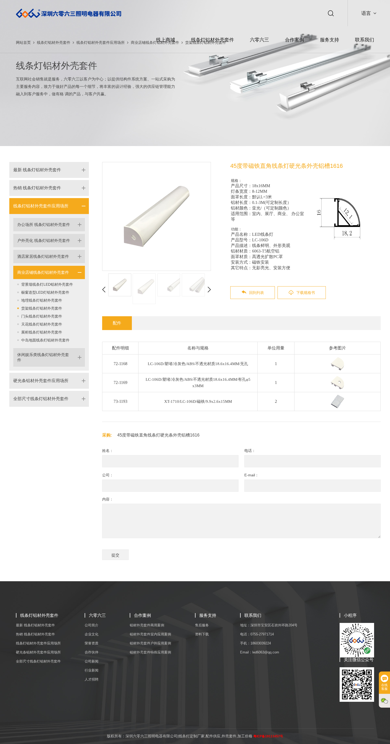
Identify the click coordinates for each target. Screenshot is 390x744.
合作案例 (294, 39)
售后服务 (202, 625)
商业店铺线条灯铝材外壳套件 (43, 272)
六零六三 (259, 39)
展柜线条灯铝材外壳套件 (41, 332)
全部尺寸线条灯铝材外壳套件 (40, 398)
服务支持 (329, 39)
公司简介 (91, 625)
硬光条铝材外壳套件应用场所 (40, 380)
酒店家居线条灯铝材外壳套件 (43, 256)
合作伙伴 (91, 652)
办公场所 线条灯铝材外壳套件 (43, 224)
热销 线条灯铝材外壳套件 (37, 188)
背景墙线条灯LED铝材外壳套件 (47, 284)
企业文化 (91, 634)
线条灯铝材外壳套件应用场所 (40, 206)
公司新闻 (91, 661)
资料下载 (202, 634)
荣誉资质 (91, 643)
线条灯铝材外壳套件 (212, 39)
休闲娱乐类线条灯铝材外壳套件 (43, 357)
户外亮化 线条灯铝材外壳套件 (43, 240)
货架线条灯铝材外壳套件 (41, 308)
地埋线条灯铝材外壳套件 (41, 300)
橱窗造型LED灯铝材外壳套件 (45, 292)
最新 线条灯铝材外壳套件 (37, 170)
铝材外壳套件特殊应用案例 (150, 652)
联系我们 (364, 39)
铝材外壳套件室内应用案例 (150, 634)
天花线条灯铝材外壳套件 (41, 324)
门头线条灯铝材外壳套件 (41, 316)
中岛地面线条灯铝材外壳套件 (45, 340)
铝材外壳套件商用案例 (147, 625)
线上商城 (165, 39)
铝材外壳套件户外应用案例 (150, 643)
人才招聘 (91, 679)
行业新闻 (91, 670)
